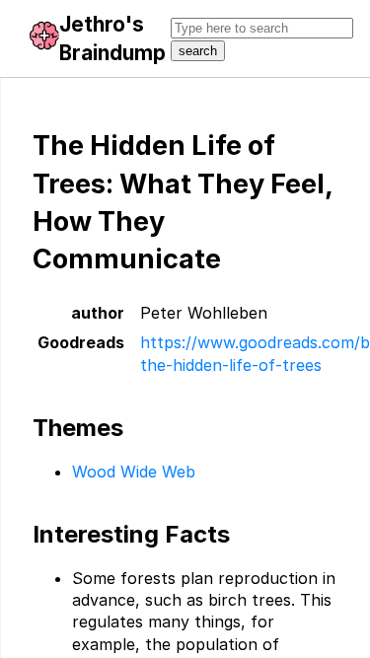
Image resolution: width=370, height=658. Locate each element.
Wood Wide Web (133, 471)
